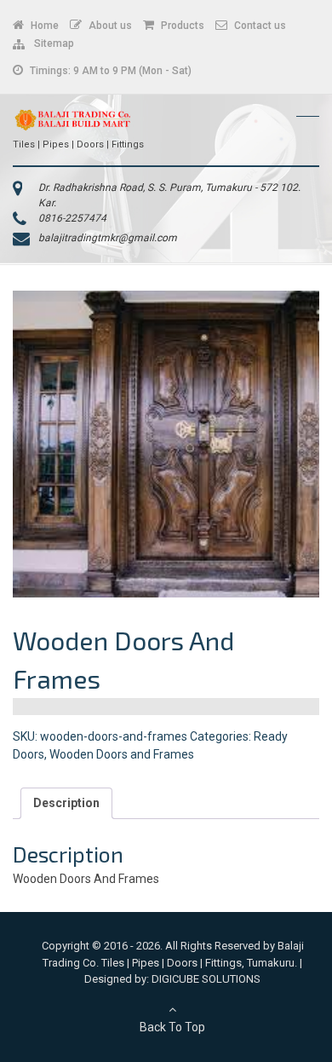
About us (109, 26)
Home (43, 26)
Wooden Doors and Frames (121, 754)
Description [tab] (66, 803)
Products (181, 26)
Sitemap (51, 43)
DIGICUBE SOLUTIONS (206, 979)
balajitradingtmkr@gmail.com (107, 238)
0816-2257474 (72, 218)
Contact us (259, 26)
